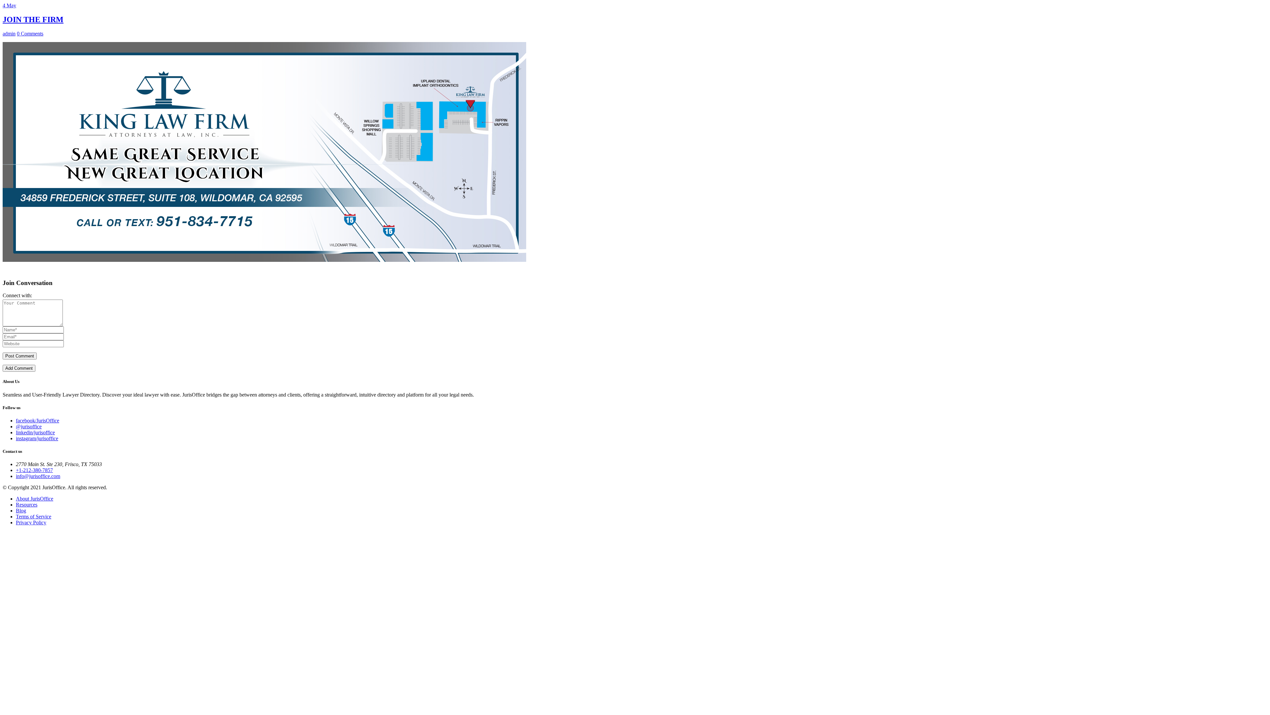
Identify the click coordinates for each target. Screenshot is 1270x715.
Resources (26, 504)
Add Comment (19, 368)
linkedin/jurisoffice (35, 432)
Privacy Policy (31, 522)
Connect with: (17, 295)
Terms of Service (33, 516)
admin (9, 33)
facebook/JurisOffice (37, 420)
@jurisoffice (29, 426)
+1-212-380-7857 (34, 470)
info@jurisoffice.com (38, 476)
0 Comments (30, 33)
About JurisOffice (34, 498)
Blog (21, 510)
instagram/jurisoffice (37, 438)
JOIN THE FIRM (33, 19)
